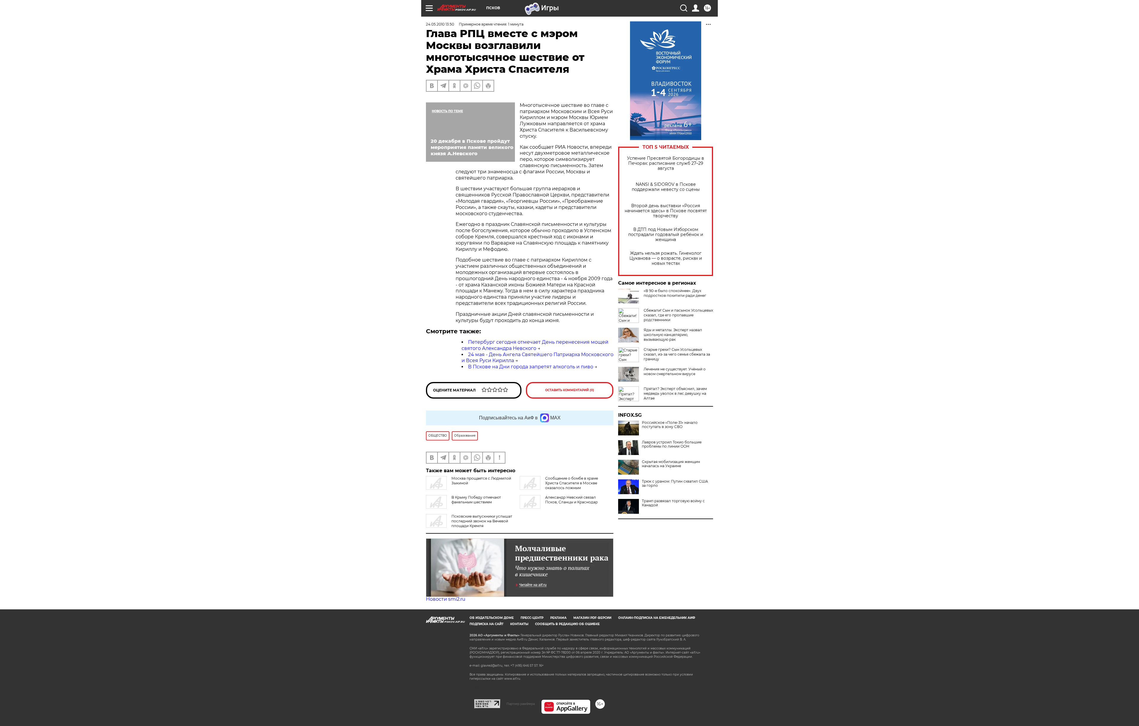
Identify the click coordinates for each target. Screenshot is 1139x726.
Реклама (558, 618)
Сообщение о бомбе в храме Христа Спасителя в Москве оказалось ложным (571, 483)
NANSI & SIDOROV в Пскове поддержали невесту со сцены (666, 187)
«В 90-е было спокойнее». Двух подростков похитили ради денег (675, 293)
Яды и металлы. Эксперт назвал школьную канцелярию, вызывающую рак (673, 335)
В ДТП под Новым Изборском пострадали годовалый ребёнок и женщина (665, 234)
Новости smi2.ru (445, 599)
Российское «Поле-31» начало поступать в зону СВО (670, 425)
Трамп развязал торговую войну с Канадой (673, 503)
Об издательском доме (492, 618)
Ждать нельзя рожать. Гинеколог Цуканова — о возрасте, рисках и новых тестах (665, 258)
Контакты (519, 624)
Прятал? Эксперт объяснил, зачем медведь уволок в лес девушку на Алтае (675, 393)
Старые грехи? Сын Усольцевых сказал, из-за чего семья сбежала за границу (677, 354)
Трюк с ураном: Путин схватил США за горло (675, 483)
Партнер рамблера (521, 704)
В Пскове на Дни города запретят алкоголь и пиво (530, 367)
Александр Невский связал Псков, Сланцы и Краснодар (571, 499)
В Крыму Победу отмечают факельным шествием (476, 499)
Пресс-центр (532, 618)
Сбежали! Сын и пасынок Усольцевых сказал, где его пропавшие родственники (678, 315)
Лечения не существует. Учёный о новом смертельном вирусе (675, 371)
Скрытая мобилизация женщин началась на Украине (671, 464)
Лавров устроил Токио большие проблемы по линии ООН (671, 444)
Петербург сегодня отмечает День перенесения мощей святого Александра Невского (535, 345)
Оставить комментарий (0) (569, 390)
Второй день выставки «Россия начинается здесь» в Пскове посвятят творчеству (666, 210)
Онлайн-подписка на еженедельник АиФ (656, 618)
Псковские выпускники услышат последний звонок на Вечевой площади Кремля (481, 521)
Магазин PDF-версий (592, 618)
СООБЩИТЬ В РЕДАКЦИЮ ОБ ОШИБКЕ (567, 624)
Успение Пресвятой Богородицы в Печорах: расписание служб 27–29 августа (665, 163)
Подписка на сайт (486, 624)
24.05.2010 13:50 (440, 24)
